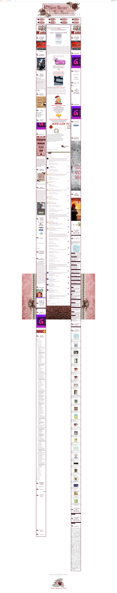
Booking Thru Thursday (75, 537)
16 (68, 262)
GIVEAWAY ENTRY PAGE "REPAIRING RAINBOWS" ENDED (41, 418)
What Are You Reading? (74, 567)
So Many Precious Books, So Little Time (75, 305)
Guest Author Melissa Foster (41, 459)
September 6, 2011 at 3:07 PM (54, 292)
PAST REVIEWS (38, 116)
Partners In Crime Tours (78, 553)
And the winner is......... (40, 426)
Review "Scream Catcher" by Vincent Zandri (41, 455)
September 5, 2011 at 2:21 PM (54, 269)
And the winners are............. (41, 381)
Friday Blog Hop (78, 541)
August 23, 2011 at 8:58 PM (53, 211)
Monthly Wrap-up (75, 552)
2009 (38, 478)
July (38, 468)
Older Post (69, 302)
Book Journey (73, 290)
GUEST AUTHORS (38, 113)
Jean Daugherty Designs (42, 328)
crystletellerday (51, 227)
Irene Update (39, 361)
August (39, 345)
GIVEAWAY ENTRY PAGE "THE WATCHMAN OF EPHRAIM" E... (41, 404)
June (38, 469)
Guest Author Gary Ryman (41, 448)
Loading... (37, 498)
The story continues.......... (41, 411)
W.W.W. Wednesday (40, 376)
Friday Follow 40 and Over (75, 543)
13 (68, 241)
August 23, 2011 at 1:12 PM (53, 186)
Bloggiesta (72, 535)
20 (68, 288)
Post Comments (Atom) (53, 303)
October (39, 343)
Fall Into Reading (77, 540)
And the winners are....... (41, 346)
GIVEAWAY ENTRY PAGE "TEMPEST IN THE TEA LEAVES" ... (41, 353)
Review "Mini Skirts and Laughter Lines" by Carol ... (41, 372)
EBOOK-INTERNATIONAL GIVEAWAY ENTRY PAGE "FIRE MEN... (41, 450)
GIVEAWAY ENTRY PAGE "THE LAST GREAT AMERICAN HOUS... (41, 392)
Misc (78, 550)
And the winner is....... (40, 408)
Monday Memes (40, 360)
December (39, 340)
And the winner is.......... (41, 415)
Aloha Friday (75, 533)
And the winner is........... (41, 444)
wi (80, 567)
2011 (38, 339)
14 (68, 248)
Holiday (77, 547)
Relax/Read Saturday (74, 555)
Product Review (79, 554)
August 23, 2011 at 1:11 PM (53, 179)
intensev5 (50, 220)
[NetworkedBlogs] (75, 124)
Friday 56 (72, 541)
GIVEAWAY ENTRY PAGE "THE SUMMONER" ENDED (41, 365)
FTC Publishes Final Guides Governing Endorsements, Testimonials (40, 263)
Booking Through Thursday (41, 452)
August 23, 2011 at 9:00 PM (53, 218)
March (39, 473)
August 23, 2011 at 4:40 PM (53, 206)
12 (68, 232)
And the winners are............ (41, 368)
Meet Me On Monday (74, 550)
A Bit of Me (77, 532)
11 (68, 226)
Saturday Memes (77, 556)
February (39, 474)
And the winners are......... (41, 375)
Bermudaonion (78, 503)
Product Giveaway (74, 554)
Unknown (50, 188)
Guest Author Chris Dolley (41, 439)
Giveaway (73, 545)
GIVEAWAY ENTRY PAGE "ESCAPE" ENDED (41, 396)
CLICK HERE (41, 71)
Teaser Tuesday (40, 359)
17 (68, 271)
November (39, 342)
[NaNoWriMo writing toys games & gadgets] (76, 253)
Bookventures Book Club (73, 538)
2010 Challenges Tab (78, 528)
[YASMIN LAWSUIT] (58, 591)
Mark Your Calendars (40, 410)
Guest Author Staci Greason (41, 390)
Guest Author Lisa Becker (41, 377)
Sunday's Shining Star (40, 384)
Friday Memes (39, 369)
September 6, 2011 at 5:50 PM (54, 298)
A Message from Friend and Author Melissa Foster (41, 399)
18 (68, 277)
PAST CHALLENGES (39, 115)
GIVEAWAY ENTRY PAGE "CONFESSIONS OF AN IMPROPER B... (41, 429)
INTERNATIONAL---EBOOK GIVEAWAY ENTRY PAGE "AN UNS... (41, 441)
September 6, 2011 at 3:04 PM (54, 275)
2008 (38, 479)
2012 (38, 338)
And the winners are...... (41, 385)
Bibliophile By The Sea (74, 297)
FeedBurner (77, 79)
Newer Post (48, 302)
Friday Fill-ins (74, 542)
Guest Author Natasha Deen (41, 462)
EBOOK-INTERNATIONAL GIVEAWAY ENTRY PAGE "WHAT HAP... (41, 465)
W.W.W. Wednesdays (40, 397)
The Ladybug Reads (75, 279)
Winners (73, 568)
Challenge (79, 538)
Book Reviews (77, 536)
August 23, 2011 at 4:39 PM (53, 199)
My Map (72, 443)
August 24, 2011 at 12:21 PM (53, 225)
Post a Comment (49, 300)
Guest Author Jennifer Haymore (42, 427)
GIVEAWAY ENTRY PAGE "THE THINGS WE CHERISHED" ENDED (41, 434)
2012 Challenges (77, 531)
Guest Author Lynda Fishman (41, 416)
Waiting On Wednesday (75, 565)
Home (58, 302)
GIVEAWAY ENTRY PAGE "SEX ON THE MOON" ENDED (41, 423)
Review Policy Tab (79, 555)
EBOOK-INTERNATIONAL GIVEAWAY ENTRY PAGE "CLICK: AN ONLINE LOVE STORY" (58, 28)
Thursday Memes (40, 394)
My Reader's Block (78, 347)
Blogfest (79, 534)
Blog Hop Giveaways (75, 534)
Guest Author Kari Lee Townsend (40, 350)
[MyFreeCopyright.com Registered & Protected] (58, 574)
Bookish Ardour (76, 259)
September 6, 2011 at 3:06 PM (54, 286)
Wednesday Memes (78, 566)
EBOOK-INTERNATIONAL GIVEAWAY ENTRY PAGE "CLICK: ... (41, 379)
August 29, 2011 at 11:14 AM (54, 230)
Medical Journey (78, 549)
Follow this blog (76, 125)
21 (68, 294)
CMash (72, 84)
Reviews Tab (73, 556)
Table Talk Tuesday (77, 561)
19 (68, 283)
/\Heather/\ (50, 271)
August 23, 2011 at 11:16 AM (54, 164)
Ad (71, 533)
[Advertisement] (40, 513)
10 (68, 220)
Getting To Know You (77, 544)
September (39, 344)
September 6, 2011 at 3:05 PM (54, 281)
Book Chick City (76, 487)
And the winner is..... (40, 461)
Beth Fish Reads (78, 403)
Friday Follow (79, 542)
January (39, 475)
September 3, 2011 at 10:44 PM (54, 239)
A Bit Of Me (39, 367)
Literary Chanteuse (51, 181)
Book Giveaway (76, 535)
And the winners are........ (41, 356)
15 (68, 254)
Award (80, 533)
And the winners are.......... (41, 453)
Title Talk (76, 563)
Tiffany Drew (50, 157)
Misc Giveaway (73, 551)
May (38, 470)
